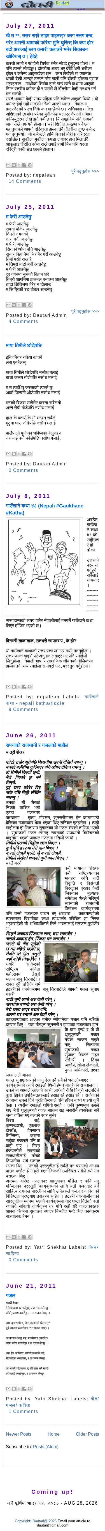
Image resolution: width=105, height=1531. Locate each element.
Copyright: (23, 1521)
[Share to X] (19, 165)
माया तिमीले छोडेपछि (24, 345)
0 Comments (23, 470)
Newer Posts (18, 1434)
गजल (10, 1295)
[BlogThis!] (14, 165)
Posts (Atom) (46, 1446)
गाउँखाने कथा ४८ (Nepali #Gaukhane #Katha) (44, 509)
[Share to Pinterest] (29, 165)
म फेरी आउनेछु (19, 217)
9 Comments (23, 709)
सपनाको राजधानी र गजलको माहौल (37, 745)
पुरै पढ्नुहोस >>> (85, 171)
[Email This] (8, 165)
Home (54, 1434)
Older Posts (87, 1434)
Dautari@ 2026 (45, 1521)
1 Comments (23, 1411)
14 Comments (25, 181)
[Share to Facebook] (24, 165)
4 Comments (23, 321)
